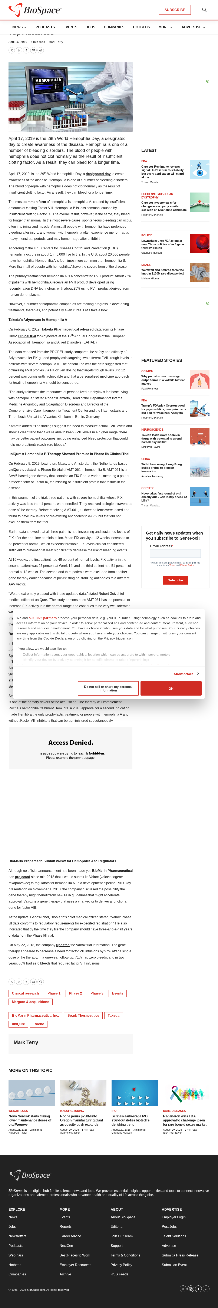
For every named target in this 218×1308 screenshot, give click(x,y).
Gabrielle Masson (151, 252)
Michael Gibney (150, 278)
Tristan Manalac (150, 182)
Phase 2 (75, 993)
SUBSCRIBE (175, 10)
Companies (114, 27)
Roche (38, 1024)
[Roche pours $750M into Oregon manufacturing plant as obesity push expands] (83, 1093)
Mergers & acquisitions (30, 1002)
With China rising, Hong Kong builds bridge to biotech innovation (161, 467)
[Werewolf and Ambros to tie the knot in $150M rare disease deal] (199, 272)
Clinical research (25, 993)
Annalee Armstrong (152, 476)
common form (34, 202)
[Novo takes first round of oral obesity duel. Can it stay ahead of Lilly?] (199, 496)
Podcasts (45, 27)
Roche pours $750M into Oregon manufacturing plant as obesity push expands (81, 1120)
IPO (114, 1111)
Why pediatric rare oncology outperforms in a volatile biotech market (163, 380)
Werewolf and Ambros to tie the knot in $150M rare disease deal (162, 271)
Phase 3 (96, 993)
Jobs (90, 27)
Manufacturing (72, 1111)
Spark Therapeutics (83, 1015)
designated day (98, 174)
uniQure (15, 469)
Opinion (147, 371)
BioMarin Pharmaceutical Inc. (35, 1015)
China (145, 459)
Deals (146, 264)
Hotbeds (141, 27)
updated (29, 469)
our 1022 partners (43, 618)
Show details (183, 674)
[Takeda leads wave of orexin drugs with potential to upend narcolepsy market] (199, 437)
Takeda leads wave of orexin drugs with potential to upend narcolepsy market (161, 438)
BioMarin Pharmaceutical (112, 870)
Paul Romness (149, 388)
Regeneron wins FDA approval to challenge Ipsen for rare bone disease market (184, 1120)
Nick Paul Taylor (150, 447)
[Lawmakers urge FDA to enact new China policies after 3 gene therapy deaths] (199, 243)
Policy (146, 235)
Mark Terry (56, 41)
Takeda (113, 1015)
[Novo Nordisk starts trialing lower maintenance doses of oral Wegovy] (32, 1093)
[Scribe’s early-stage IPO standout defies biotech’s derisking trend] (135, 1093)
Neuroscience (152, 429)
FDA (144, 161)
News (17, 27)
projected (22, 877)
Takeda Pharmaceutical (60, 329)
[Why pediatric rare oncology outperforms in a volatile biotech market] (199, 379)
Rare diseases (174, 1111)
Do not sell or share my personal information (108, 688)
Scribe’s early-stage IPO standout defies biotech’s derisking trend (131, 1120)
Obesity (147, 488)
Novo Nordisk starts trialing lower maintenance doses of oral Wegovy (30, 1120)
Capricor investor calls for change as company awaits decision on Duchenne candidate (163, 206)
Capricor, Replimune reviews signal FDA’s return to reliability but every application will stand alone (162, 172)
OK (171, 688)
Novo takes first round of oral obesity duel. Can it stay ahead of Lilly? (164, 497)
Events (70, 27)
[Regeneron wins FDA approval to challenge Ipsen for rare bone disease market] (186, 1093)
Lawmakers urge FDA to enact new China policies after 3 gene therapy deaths (162, 244)
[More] (25, 27)
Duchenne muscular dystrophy (157, 196)
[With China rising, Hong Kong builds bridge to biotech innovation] (199, 467)
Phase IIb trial (52, 469)
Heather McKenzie (152, 214)
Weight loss (18, 1111)
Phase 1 (53, 993)
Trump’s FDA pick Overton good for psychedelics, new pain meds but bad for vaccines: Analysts (163, 409)
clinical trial (27, 336)
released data (91, 329)
